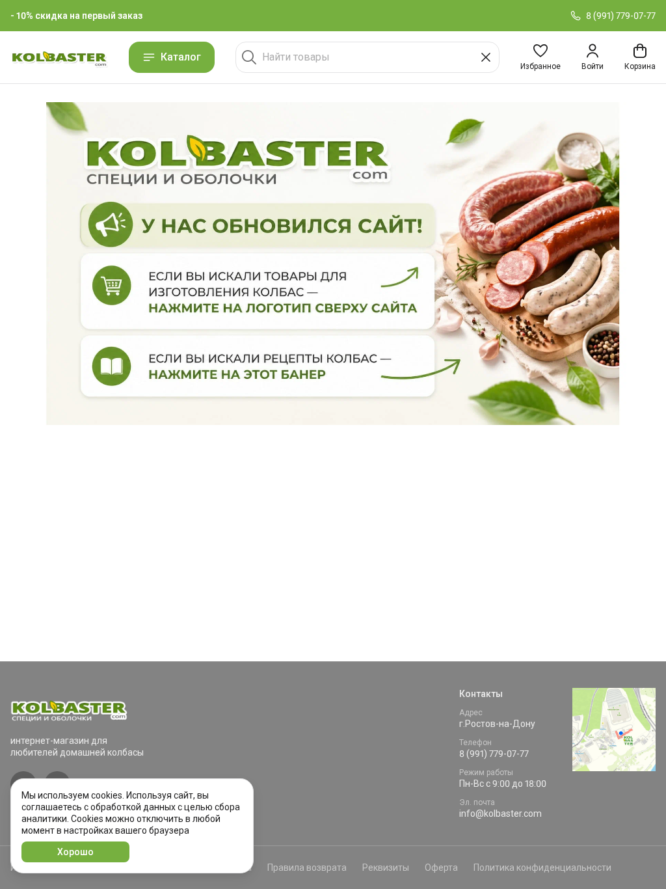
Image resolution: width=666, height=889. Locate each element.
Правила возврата (307, 867)
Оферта (441, 867)
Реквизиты (385, 867)
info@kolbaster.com (500, 813)
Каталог (181, 57)
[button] (540, 57)
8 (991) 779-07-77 (494, 753)
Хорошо (75, 852)
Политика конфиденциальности (542, 867)
